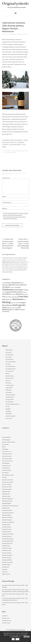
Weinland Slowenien (7, 555)
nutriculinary (9, 392)
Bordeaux (5, 285)
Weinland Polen (6, 546)
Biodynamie (15, 283)
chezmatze (8, 352)
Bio (11, 282)
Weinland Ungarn (6, 564)
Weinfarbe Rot (6, 494)
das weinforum (9, 354)
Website (4, 208)
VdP (19, 307)
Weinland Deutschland (23, 150)
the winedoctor (10, 402)
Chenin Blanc (18, 290)
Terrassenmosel (14, 307)
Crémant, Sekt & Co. (7, 454)
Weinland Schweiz (6, 550)
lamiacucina (9, 383)
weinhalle (8, 409)
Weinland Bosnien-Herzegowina (10, 505)
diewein (8, 373)
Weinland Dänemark (7, 510)
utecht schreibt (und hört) (12, 404)
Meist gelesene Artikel (8, 475)
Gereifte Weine (6, 468)
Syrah (4, 307)
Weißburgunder (7, 310)
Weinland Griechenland (8, 522)
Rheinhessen (10, 152)
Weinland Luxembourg (7, 534)
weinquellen (9, 413)
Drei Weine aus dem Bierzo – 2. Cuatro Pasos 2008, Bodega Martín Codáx (23, 243)
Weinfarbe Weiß (15, 150)
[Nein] (27, 637)
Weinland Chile (6, 508)
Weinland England (6, 515)
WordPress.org (6, 623)
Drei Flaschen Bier (6, 456)
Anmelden (4, 616)
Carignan (12, 287)
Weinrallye (4, 569)
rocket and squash (10, 394)
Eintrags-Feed (5, 618)
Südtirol (9, 307)
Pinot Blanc (9, 297)
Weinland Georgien (7, 520)
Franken (25, 290)
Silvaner (9, 305)
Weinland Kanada (6, 527)
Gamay (3, 292)
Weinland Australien (7, 501)
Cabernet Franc (13, 285)
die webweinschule (11, 369)
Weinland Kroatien (6, 529)
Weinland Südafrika (7, 560)
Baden (8, 283)
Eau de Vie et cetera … (8, 461)
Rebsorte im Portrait (7, 480)
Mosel (18, 294)
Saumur (17, 302)
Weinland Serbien (6, 553)
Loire (4, 294)
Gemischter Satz (6, 465)
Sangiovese (13, 302)
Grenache (8, 292)
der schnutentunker (11, 362)
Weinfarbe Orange (7, 489)
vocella (7, 406)
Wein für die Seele (7, 487)
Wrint (13, 309)
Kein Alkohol (5, 472)
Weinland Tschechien (7, 562)
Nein (17, 639)
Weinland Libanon (6, 531)
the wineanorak (10, 399)
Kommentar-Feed (6, 620)
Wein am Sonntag (6, 484)
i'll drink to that (9, 378)
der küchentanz (10, 359)
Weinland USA (5, 567)
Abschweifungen (6, 437)
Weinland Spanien (6, 557)
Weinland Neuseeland (7, 538)
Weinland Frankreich (7, 517)
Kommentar (6, 178)
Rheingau (10, 299)
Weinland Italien (6, 524)
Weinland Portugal (6, 548)
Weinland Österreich (7, 543)
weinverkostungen (10, 416)
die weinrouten (9, 371)
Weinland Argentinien (7, 498)
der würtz (8, 364)
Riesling (14, 152)
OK (13, 639)
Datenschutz (22, 630)
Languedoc (25, 292)
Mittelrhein (13, 294)
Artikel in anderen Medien (8, 442)
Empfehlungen (6, 463)
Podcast (5, 299)
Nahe (21, 294)
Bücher (4, 446)
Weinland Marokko (7, 536)
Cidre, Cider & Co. (6, 451)
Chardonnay (7, 289)
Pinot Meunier (15, 297)
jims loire (8, 380)
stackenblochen (10, 397)
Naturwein (26, 294)
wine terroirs (9, 418)
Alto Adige (4, 282)
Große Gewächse (6, 470)
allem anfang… (9, 350)
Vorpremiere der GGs (7, 482)
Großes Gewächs (17, 292)
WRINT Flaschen (20, 309)
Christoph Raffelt (12, 34)
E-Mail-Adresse (7, 202)
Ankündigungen (6, 439)
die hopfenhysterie (11, 366)
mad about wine (10, 385)
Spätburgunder (18, 305)
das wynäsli (9, 357)
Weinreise (4, 571)
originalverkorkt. (14, 630)
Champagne (18, 287)
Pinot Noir (23, 296)
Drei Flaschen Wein (7, 458)
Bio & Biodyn (9, 150)
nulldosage (8, 390)
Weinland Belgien (6, 503)
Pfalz (4, 297)
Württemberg (5, 311)
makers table (9, 387)
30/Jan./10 (4, 34)
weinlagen (8, 411)
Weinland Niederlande (7, 541)
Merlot (8, 294)
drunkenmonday (10, 376)
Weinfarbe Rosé (6, 491)
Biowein (22, 283)
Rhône (25, 299)
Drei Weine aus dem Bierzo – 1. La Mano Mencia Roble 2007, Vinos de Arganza (8, 243)
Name (4, 196)
